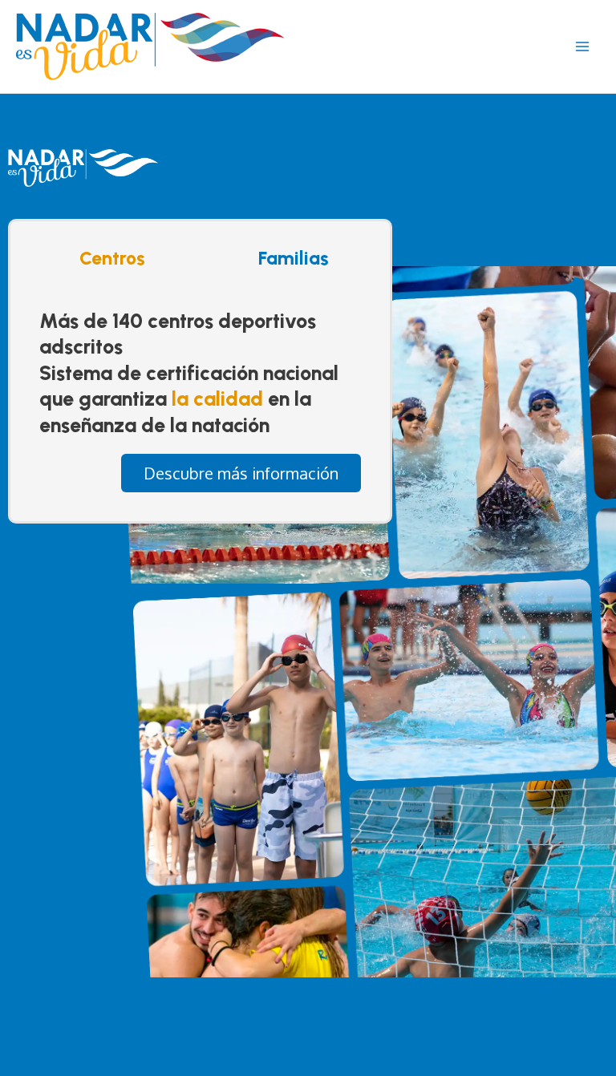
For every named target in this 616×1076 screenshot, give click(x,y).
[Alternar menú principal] (582, 46)
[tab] (108, 258)
